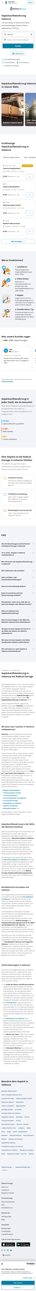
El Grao (18, 1120)
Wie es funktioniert (8, 1202)
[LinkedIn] (11, 1250)
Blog (3, 1220)
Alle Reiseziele (6, 1217)
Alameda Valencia (15, 1135)
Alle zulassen (18, 1283)
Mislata (3, 1139)
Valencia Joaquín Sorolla (24, 1098)
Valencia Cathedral (7, 1106)
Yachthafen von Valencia (9, 1150)
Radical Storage (6, 1167)
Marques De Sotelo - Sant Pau (17, 1154)
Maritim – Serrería (22, 1124)
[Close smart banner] (2, 2)
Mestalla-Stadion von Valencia (15, 860)
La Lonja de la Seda (10, 801)
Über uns (4, 1187)
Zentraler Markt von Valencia (10, 1113)
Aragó (9, 1132)
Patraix (27, 1117)
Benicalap (19, 1117)
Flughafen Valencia (7, 1117)
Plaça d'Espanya (28, 1135)
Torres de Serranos (10, 795)
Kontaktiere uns (7, 1208)
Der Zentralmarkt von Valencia (14, 798)
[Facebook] (1, 1250)
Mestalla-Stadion (9, 808)
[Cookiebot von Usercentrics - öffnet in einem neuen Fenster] (26, 1264)
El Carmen (18, 1109)
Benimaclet (19, 1102)
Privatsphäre (5, 1231)
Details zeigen (27, 1278)
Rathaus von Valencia (16, 1139)
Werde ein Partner (7, 1193)
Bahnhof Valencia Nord (11, 790)
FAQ (2, 1205)
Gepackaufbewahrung (22, 1167)
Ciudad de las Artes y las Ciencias (12, 1146)
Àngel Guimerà (20, 1106)
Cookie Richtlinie (7, 1234)
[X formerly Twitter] (4, 1250)
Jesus (3, 1132)
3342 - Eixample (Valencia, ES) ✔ (11, 1095)
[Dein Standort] (31, 34)
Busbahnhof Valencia (8, 1143)
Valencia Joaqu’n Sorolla (12, 793)
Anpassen (17, 1287)
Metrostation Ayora (7, 1124)
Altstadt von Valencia (27, 1150)
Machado (4, 1135)
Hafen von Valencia (10, 806)
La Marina (21, 1128)
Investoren (5, 1190)
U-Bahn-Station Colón (8, 1128)
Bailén (29, 1128)
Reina (3, 1154)
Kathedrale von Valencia (12, 803)
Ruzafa (31, 1154)
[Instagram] (7, 1250)
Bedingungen (6, 1228)
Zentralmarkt (11, 1003)
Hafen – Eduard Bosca (20, 1132)
